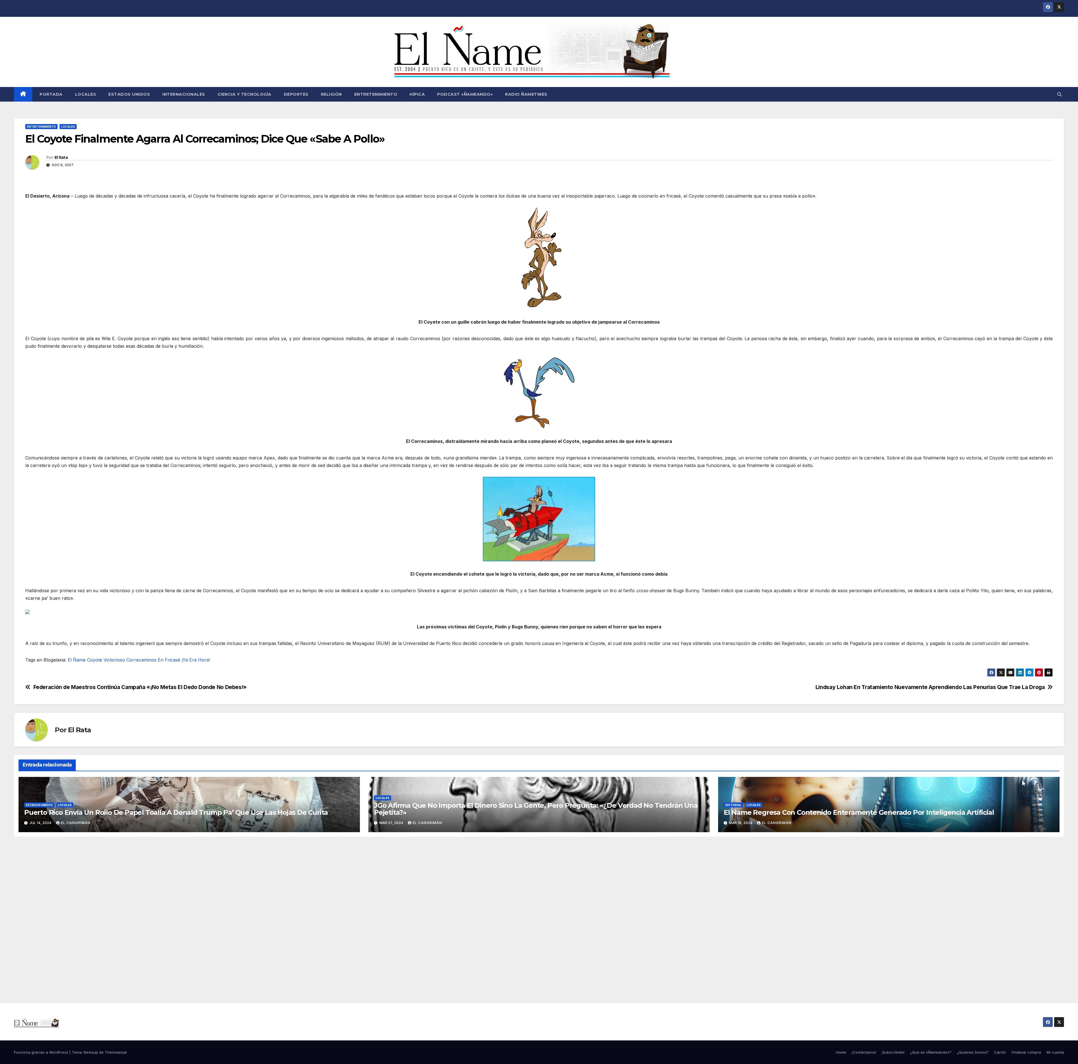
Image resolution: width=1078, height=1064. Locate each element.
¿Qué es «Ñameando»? (930, 1052)
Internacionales (183, 94)
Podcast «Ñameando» (465, 94)
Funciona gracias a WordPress (41, 1052)
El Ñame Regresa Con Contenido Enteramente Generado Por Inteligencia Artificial (859, 812)
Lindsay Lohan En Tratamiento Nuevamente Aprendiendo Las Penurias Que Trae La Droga (930, 687)
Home (841, 1052)
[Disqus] (539, 913)
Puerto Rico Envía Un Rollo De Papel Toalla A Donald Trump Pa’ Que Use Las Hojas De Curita (176, 812)
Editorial (733, 805)
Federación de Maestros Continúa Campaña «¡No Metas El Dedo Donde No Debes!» (140, 687)
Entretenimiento (376, 94)
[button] (1059, 94)
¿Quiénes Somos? (972, 1052)
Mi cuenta (1055, 1052)
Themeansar (116, 1052)
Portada (50, 94)
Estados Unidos (129, 94)
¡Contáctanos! (864, 1052)
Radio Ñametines (526, 94)
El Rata (61, 157)
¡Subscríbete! (893, 1052)
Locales (85, 94)
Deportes (296, 94)
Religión (331, 94)
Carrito (1000, 1052)
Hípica (417, 94)
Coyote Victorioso (106, 660)
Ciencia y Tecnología (244, 94)
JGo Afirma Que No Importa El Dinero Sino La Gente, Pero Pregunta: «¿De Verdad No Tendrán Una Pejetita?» (536, 808)
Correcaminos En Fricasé (153, 660)
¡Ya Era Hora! (196, 660)
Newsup (91, 1052)
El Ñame (77, 660)
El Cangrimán (75, 823)
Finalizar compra (1026, 1052)
